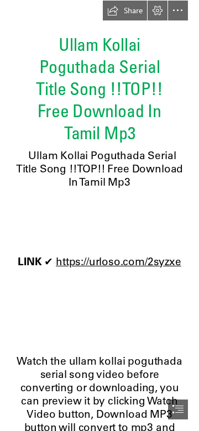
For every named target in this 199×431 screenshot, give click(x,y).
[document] (99, 215)
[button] (125, 10)
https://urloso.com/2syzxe (118, 261)
